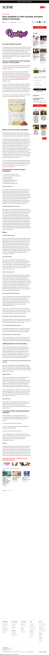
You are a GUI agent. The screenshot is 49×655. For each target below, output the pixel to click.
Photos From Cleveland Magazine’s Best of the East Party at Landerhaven (36, 132)
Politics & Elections (5, 630)
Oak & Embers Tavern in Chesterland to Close (43, 43)
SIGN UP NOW (40, 105)
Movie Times (23, 630)
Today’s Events (14, 633)
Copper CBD (13, 22)
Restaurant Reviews (24, 625)
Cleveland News (5, 625)
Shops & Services (42, 629)
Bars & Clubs (41, 628)
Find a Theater (23, 632)
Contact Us (32, 633)
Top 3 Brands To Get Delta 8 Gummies (16, 478)
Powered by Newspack (15, 651)
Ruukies (26, 212)
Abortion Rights (5, 624)
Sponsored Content (10, 490)
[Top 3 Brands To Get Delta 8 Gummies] (16, 473)
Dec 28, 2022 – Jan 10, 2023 (14, 468)
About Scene (32, 632)
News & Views (5, 14)
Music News (32, 624)
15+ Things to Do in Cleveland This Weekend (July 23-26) (36, 56)
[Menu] (46, 7)
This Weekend (14, 634)
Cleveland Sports (5, 628)
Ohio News (4, 626)
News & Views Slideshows (40, 109)
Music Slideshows (33, 628)
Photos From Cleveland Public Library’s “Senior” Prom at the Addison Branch (43, 118)
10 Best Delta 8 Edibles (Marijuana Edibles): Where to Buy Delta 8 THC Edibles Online (6, 481)
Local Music (32, 625)
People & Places (41, 626)
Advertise (31, 634)
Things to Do (14, 626)
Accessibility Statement (30, 651)
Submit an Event (14, 635)
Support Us (42, 7)
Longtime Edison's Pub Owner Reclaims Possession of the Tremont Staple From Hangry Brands (43, 57)
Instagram (40, 638)
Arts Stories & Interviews (14, 625)
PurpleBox (12, 96)
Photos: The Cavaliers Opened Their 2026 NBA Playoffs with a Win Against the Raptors (43, 133)
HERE (27, 94)
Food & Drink (41, 625)
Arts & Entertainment (42, 624)
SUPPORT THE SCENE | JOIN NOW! (24, 1)
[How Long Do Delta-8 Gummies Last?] (26, 473)
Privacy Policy (22, 651)
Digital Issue (4, 632)
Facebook (40, 641)
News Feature (4, 629)
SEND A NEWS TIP (40, 27)
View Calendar (14, 631)
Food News (23, 624)
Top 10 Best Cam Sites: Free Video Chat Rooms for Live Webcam (36, 43)
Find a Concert (32, 626)
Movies (22, 629)
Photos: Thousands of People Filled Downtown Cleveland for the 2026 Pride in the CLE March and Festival (36, 119)
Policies (31, 637)
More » (44, 138)
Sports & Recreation (42, 630)
